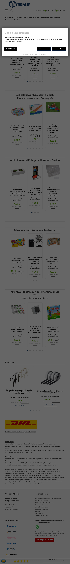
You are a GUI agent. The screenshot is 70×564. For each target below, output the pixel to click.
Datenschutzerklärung (30, 54)
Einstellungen (10, 49)
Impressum (43, 54)
